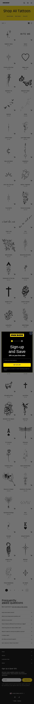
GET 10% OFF (17, 364)
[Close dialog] (31, 333)
